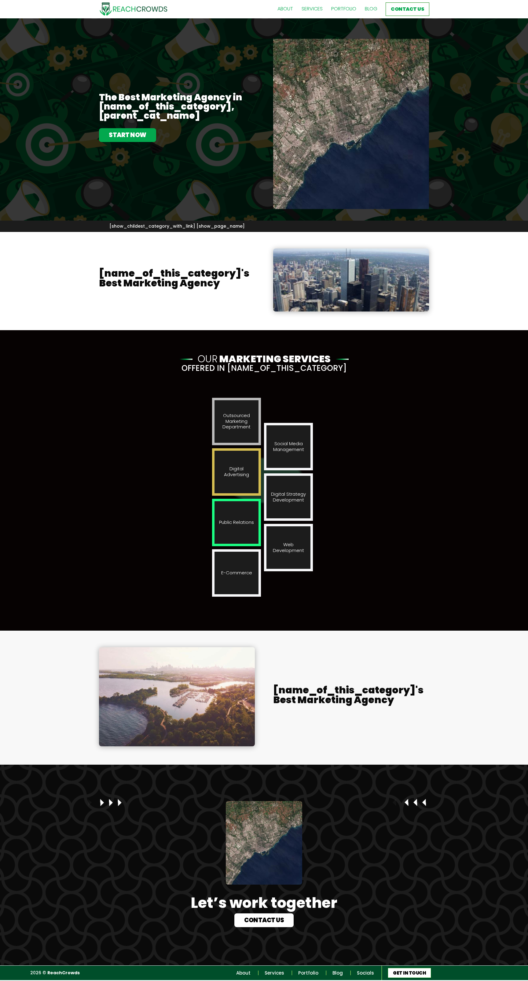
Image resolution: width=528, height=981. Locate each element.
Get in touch (409, 973)
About (285, 8)
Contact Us (407, 9)
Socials (365, 973)
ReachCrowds (63, 973)
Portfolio (343, 8)
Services (312, 8)
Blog (371, 8)
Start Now (127, 135)
